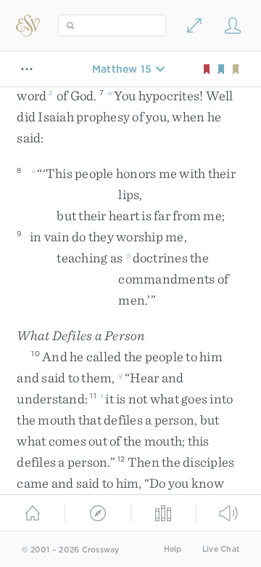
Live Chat (220, 549)
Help (173, 549)
